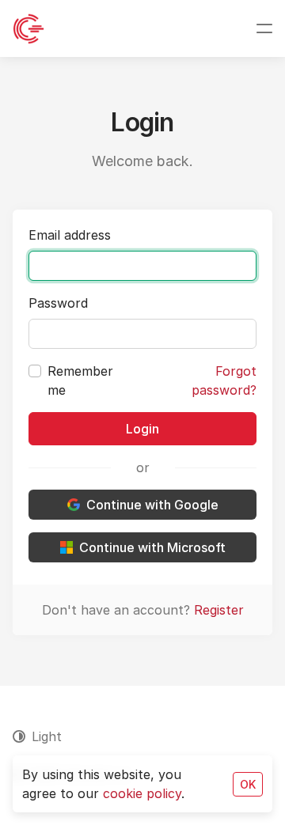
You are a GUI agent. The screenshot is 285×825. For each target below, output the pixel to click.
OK (248, 784)
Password (58, 303)
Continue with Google (152, 505)
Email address (69, 235)
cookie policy (142, 793)
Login (142, 429)
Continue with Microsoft (152, 547)
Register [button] (219, 610)
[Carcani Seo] (28, 28)
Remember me (80, 380)
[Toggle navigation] (264, 28)
